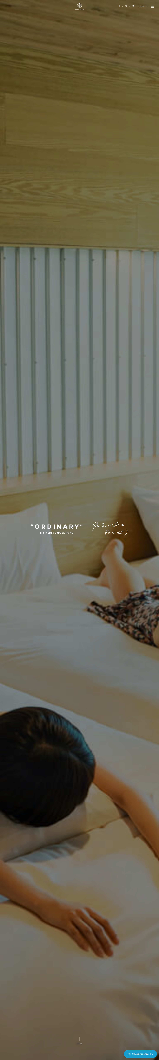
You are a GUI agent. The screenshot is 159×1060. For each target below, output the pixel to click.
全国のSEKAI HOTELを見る (142, 1054)
